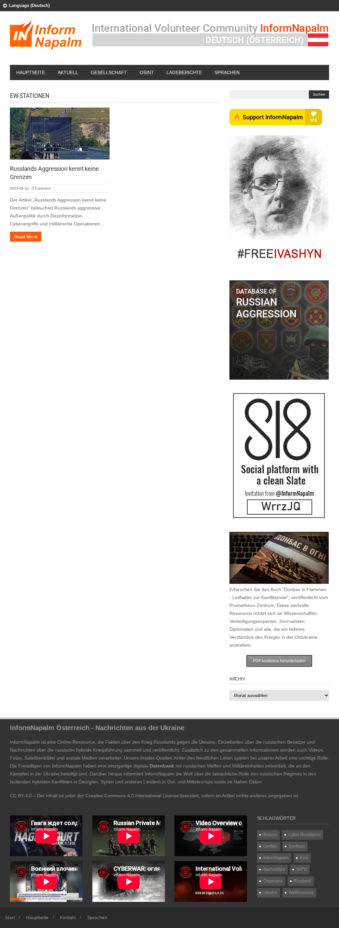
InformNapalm (276, 858)
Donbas (270, 846)
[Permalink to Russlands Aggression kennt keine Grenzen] (60, 133)
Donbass (297, 846)
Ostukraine (273, 881)
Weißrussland (301, 892)
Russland (302, 881)
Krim (304, 858)
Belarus (270, 834)
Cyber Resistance (304, 834)
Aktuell (68, 72)
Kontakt (68, 917)
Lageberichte (184, 72)
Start (10, 917)
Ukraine (270, 892)
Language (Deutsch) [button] (29, 5)
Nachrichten (274, 869)
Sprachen (227, 72)
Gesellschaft (109, 72)
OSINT (147, 72)
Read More (25, 236)
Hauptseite (30, 72)
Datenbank (162, 765)
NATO (301, 869)
